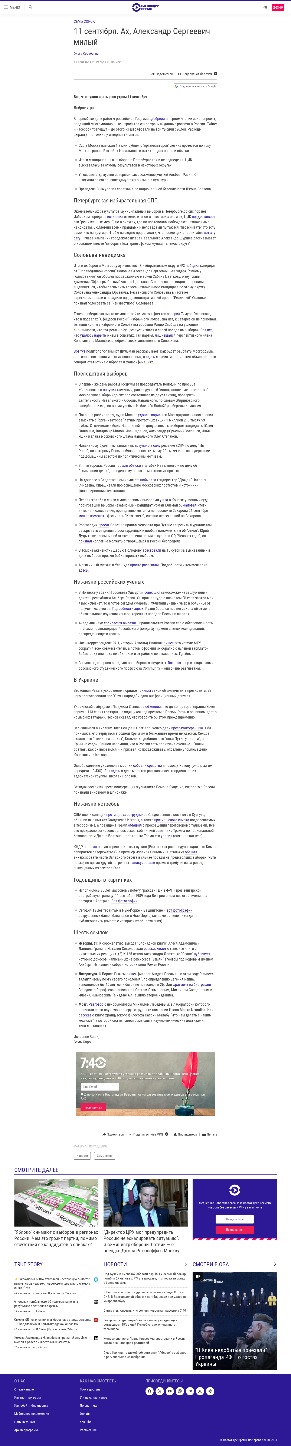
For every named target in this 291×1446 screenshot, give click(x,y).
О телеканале (24, 1389)
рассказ (85, 1015)
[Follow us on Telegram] (190, 1391)
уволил (166, 836)
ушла (164, 500)
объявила (153, 706)
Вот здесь (112, 771)
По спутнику (88, 1405)
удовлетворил (149, 415)
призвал (85, 541)
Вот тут (79, 351)
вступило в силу (147, 445)
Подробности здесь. (128, 608)
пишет (169, 643)
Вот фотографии (124, 901)
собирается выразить (121, 623)
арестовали (152, 550)
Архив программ (26, 1430)
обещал (191, 852)
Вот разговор (178, 662)
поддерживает (203, 216)
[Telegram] (265, 7)
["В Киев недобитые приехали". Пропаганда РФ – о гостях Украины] (235, 1321)
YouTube (86, 1422)
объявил (135, 825)
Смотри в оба (211, 1264)
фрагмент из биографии (192, 984)
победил (192, 265)
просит (103, 525)
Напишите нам (24, 1422)
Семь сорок (84, 21)
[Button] (162, 74)
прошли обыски (128, 465)
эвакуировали (143, 862)
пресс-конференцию (187, 728)
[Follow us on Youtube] (170, 1391)
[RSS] (200, 1391)
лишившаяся (165, 335)
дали (166, 728)
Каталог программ (27, 1397)
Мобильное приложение (31, 1414)
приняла (144, 690)
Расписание (88, 1430)
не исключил (113, 216)
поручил (109, 389)
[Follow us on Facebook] (150, 1391)
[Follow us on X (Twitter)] (160, 1391)
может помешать (92, 516)
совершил (152, 592)
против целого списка (171, 820)
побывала (148, 480)
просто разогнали (144, 565)
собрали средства (147, 765)
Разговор (96, 1004)
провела (90, 846)
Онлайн (85, 1414)
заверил (173, 314)
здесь (150, 356)
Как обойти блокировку (31, 1405)
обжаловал (188, 505)
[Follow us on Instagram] (180, 1391)
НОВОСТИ (115, 1264)
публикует (202, 954)
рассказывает (155, 948)
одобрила (157, 118)
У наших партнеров (93, 1397)
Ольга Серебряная (87, 53)
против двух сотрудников (126, 814)
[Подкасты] (210, 1391)
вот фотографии (179, 910)
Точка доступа (90, 1389)
